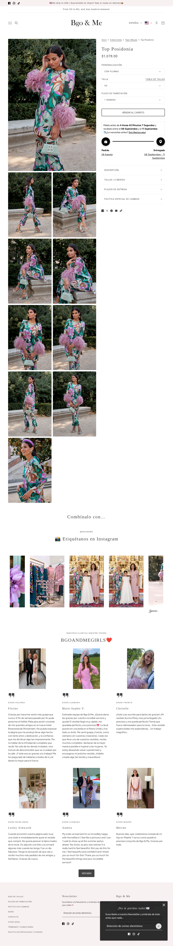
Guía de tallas (15, 897)
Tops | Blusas (131, 40)
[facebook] (9, 3)
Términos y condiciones (20, 927)
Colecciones (116, 40)
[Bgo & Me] (86, 23)
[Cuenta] (156, 23)
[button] (121, 211)
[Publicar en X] (107, 210)
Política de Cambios (18, 907)
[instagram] (14, 3)
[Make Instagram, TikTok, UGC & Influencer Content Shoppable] (153, 611)
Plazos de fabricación (20, 902)
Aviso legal (14, 922)
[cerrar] (164, 905)
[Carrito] (163, 23)
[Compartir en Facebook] (103, 211)
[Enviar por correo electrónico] (116, 211)
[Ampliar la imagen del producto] (52, 105)
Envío (11, 912)
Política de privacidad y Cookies (25, 932)
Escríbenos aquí (137, 132)
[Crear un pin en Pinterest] (111, 211)
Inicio (104, 40)
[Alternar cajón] (10, 23)
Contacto (13, 917)
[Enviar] (159, 926)
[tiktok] (19, 3)
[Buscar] (16, 23)
